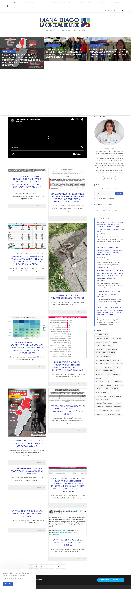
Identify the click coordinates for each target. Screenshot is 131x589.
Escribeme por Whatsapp (110, 580)
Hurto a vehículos (113, 374)
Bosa (115, 342)
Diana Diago (110, 364)
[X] (105, 10)
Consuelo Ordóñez (102, 360)
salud (118, 403)
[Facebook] (108, 10)
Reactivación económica (104, 403)
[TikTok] (117, 10)
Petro (111, 396)
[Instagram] (111, 10)
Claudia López (101, 353)
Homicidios (99, 374)
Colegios (112, 353)
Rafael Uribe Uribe (102, 400)
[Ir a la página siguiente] (63, 566)
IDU (105, 378)
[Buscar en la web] (122, 10)
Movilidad (114, 389)
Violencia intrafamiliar (114, 414)
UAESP (117, 410)
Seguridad (99, 407)
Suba (97, 410)
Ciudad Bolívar (111, 349)
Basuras (99, 342)
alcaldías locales (102, 338)
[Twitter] (114, 178)
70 (58, 566)
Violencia (99, 414)
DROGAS (120, 364)
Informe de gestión (102, 382)
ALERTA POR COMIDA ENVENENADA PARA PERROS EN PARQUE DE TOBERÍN (68, 296)
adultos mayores (102, 335)
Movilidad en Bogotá (103, 392)
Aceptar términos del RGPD (105, 198)
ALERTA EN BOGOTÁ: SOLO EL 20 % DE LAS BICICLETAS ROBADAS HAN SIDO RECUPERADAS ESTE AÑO (27, 443)
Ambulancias (116, 338)
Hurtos (98, 378)
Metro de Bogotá (102, 389)
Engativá (99, 367)
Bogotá (107, 342)
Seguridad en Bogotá (113, 407)
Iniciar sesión (115, 2)
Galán (98, 371)
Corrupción (116, 360)
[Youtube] (116, 210)
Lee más (105, 244)
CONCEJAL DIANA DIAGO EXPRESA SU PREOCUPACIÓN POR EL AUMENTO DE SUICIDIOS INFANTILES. (27, 471)
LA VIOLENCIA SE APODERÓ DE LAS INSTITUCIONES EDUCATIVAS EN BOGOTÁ (27, 513)
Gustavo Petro (108, 371)
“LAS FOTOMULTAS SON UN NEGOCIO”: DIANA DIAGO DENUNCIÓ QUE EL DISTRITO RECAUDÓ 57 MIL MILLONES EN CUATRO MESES (21, 108)
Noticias (12, 100)
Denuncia (99, 364)
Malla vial (119, 385)
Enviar (118, 194)
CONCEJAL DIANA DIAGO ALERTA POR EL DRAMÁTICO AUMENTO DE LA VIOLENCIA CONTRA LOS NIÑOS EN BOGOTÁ (68, 410)
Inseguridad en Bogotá (104, 385)
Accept (8, 584)
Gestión (5, 100)
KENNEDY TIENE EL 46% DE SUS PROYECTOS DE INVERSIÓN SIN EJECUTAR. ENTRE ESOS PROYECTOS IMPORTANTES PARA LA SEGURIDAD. (67, 366)
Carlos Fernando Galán (104, 346)
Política (119, 396)
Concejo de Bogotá (102, 356)
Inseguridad (117, 382)
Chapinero (99, 349)
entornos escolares (112, 367)
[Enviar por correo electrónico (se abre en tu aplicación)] (114, 10)
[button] (2, 76)
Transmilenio (107, 410)
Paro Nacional (101, 396)
